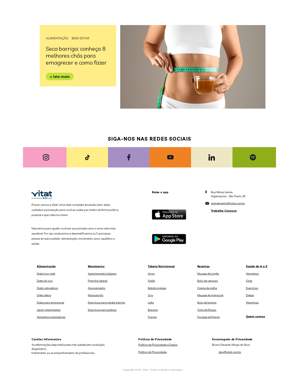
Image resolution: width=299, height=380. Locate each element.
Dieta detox (44, 295)
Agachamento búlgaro (102, 273)
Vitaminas (252, 302)
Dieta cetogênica (47, 288)
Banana (153, 310)
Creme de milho (207, 288)
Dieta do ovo (45, 281)
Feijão (151, 281)
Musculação (95, 295)
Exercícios (252, 288)
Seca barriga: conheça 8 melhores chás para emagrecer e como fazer (76, 55)
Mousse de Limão (208, 273)
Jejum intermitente (48, 310)
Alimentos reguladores (51, 317)
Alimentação (57, 38)
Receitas (203, 266)
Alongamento (96, 288)
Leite (151, 302)
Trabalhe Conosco (224, 211)
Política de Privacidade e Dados (157, 345)
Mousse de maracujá (210, 295)
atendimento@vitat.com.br (228, 203)
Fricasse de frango (208, 317)
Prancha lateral (97, 281)
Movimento (96, 266)
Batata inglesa (157, 288)
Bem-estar (80, 38)
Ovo (150, 295)
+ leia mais (60, 76)
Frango (152, 317)
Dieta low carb (46, 273)
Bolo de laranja (206, 302)
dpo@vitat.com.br (230, 352)
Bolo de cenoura (207, 281)
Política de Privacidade (152, 352)
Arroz (151, 273)
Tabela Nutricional (161, 266)
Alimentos (252, 273)
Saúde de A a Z (256, 266)
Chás (249, 281)
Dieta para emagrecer (50, 302)
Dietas (250, 295)
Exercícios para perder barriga (106, 302)
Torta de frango (206, 310)
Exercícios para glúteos (102, 310)
